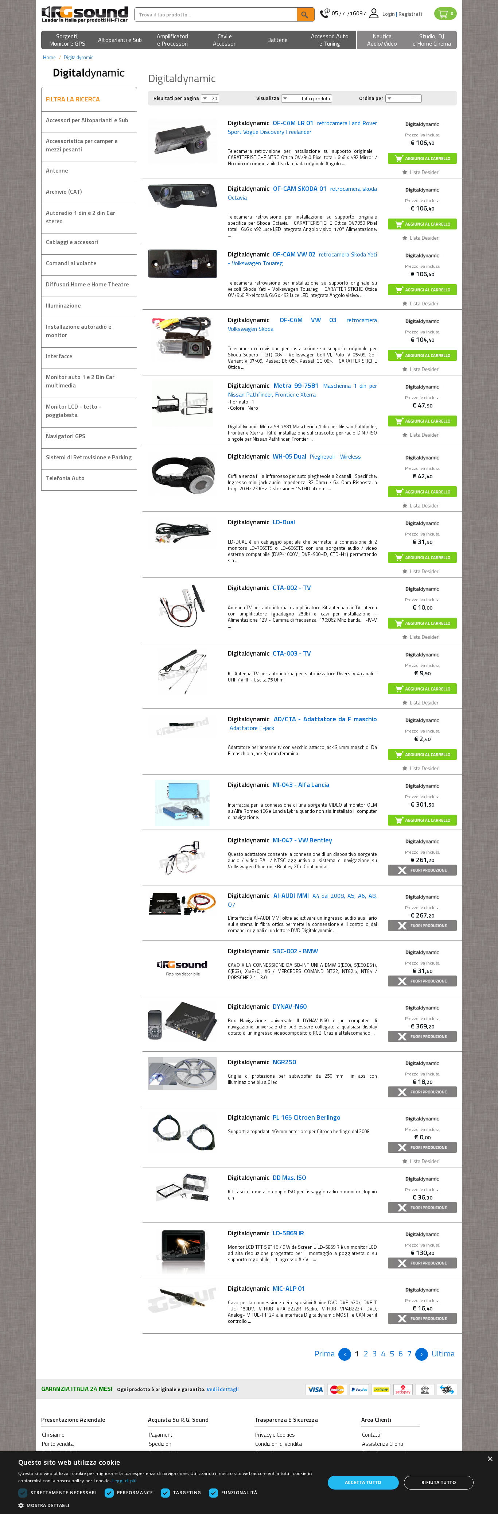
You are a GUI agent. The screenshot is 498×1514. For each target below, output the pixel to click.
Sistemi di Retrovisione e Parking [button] (89, 457)
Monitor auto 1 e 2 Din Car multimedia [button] (80, 381)
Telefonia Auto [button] (65, 478)
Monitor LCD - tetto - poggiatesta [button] (73, 410)
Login (389, 14)
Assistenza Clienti (382, 1444)
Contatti (371, 1434)
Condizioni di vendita (278, 1444)
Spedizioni (160, 1444)
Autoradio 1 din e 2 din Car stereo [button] (80, 216)
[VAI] (305, 14)
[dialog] (249, 1482)
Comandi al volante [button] (71, 263)
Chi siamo (53, 1434)
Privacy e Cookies (275, 1434)
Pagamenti (161, 1434)
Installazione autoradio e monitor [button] (78, 330)
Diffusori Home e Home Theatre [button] (87, 284)
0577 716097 (349, 13)
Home (49, 57)
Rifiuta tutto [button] (438, 1482)
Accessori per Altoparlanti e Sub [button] (87, 120)
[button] (67, 40)
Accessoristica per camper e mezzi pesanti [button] (81, 145)
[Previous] (344, 1354)
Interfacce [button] (59, 356)
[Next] (421, 1354)
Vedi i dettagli (222, 1389)
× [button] (490, 1459)
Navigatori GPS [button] (65, 436)
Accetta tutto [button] (363, 1482)
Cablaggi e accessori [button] (72, 241)
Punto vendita (58, 1444)
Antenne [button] (57, 170)
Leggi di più (124, 1481)
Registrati (410, 14)
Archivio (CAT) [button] (64, 191)
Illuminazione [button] (63, 305)
